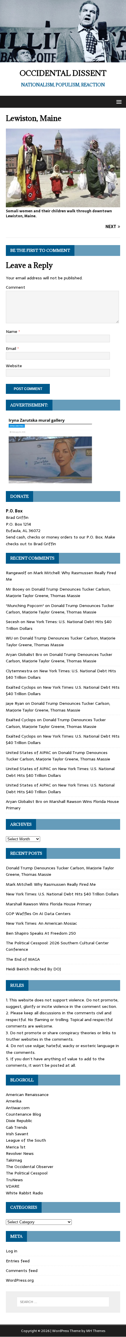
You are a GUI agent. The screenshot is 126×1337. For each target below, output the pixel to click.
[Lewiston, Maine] (63, 204)
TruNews (14, 1180)
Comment (15, 287)
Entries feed (18, 1261)
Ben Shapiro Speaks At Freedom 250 (41, 933)
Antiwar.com (18, 1108)
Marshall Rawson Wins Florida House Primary (48, 904)
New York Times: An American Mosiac (41, 923)
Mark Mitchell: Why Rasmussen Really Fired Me (51, 884)
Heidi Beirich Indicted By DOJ (33, 969)
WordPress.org (20, 1280)
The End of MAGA (23, 959)
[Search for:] (63, 1302)
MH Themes (95, 1331)
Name (12, 331)
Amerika (13, 1101)
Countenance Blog (23, 1114)
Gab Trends (16, 1127)
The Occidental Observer (29, 1166)
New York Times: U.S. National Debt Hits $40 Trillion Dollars (60, 771)
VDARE (12, 1186)
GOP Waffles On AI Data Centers (38, 913)
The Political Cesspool (26, 1173)
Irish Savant (17, 1134)
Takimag (14, 1160)
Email (11, 348)
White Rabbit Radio (24, 1193)
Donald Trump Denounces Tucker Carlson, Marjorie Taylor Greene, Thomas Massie (58, 592)
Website (14, 366)
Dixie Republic (19, 1120)
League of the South (26, 1140)
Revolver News (20, 1153)
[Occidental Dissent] (63, 59)
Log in (11, 1251)
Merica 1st (15, 1147)
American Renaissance (27, 1094)
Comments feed (22, 1270)
